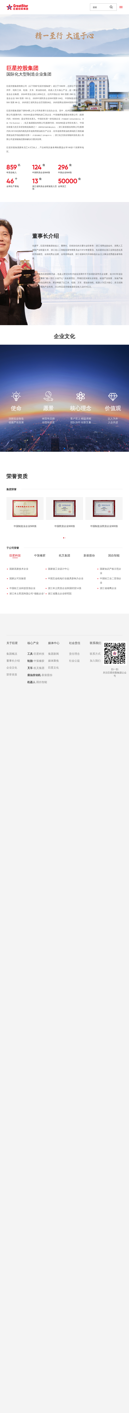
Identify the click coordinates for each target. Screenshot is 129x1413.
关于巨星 (12, 642)
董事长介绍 (12, 660)
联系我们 (95, 642)
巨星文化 (53, 667)
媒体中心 (53, 642)
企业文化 (11, 667)
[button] (64, 448)
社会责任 (74, 642)
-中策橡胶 (33, 660)
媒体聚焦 (53, 660)
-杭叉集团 (33, 667)
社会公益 (74, 660)
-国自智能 (33, 682)
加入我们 (95, 660)
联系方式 (95, 653)
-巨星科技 (33, 653)
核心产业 (33, 642)
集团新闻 (53, 653)
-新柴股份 (33, 674)
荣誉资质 (11, 674)
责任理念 (74, 653)
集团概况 (11, 653)
